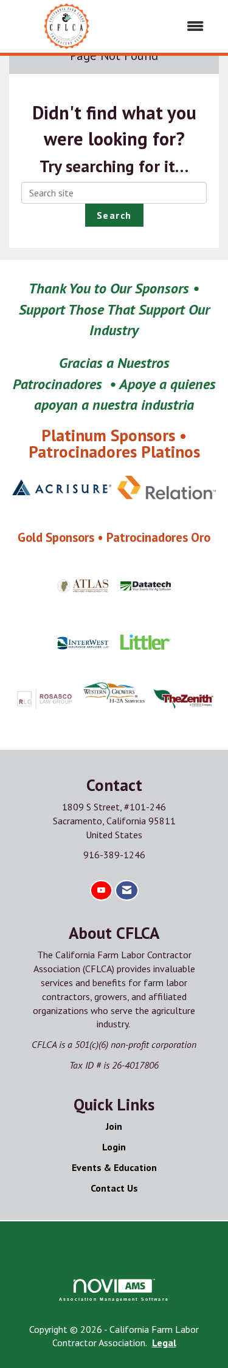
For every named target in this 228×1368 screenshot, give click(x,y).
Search (114, 215)
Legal (164, 1342)
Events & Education (114, 1167)
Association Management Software (114, 1298)
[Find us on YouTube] (101, 890)
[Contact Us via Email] (127, 890)
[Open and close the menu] (170, 26)
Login (114, 1147)
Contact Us (114, 1188)
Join (114, 1126)
